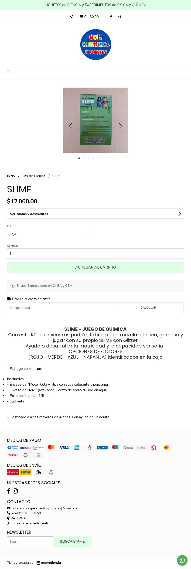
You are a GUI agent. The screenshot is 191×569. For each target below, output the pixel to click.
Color (10, 226)
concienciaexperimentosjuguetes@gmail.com (45, 508)
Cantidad (12, 246)
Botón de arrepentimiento (29, 523)
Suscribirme (72, 541)
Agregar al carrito (95, 267)
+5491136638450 (26, 513)
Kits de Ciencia (34, 176)
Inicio (11, 176)
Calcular (148, 308)
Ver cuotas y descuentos (29, 214)
